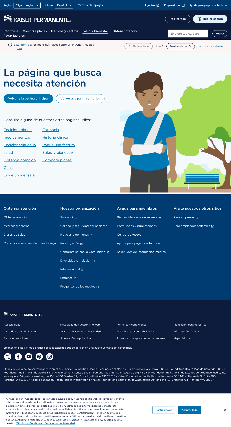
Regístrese (178, 19)
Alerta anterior (141, 46)
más (19, 48)
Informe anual (70, 269)
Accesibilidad (12, 324)
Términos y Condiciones (29, 423)
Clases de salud (15, 234)
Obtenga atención (20, 160)
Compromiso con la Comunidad (82, 252)
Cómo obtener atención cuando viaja (30, 243)
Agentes (150, 5)
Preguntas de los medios (77, 286)
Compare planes (35, 31)
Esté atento (21, 44)
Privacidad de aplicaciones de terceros (141, 338)
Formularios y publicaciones (137, 226)
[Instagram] (49, 356)
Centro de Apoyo (129, 234)
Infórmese (11, 31)
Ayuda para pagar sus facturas (208, 5)
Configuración (164, 410)
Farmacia (50, 130)
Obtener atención (125, 31)
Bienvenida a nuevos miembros (139, 217)
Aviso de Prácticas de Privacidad (80, 331)
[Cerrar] (225, 410)
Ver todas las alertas (210, 46)
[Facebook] (17, 356)
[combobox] (188, 33)
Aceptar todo (190, 410)
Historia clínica (55, 137)
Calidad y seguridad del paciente (83, 226)
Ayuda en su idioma (16, 338)
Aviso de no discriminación (20, 331)
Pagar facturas (14, 35)
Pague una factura (58, 145)
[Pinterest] (38, 356)
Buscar (219, 33)
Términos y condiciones (131, 324)
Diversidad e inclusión (75, 260)
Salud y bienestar (95, 31)
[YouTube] (28, 356)
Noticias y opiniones (74, 234)
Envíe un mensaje (19, 175)
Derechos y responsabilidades (135, 331)
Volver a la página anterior (80, 98)
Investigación (69, 243)
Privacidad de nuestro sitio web (80, 324)
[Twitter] (7, 356)
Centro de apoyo (90, 5)
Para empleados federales (192, 226)
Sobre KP (67, 217)
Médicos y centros (64, 31)
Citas (8, 167)
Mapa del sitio (182, 338)
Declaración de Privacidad (59, 423)
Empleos (66, 278)
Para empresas (184, 217)
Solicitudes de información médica (141, 252)
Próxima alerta (178, 46)
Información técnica (186, 331)
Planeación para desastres (190, 324)
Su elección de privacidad (76, 338)
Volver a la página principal (28, 98)
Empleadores (172, 5)
